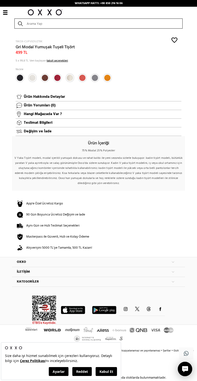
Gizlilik (177, 350)
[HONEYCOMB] (107, 78)
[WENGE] (45, 78)
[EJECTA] (95, 78)
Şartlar (167, 350)
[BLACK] (20, 78)
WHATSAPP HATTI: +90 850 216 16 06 (99, 3)
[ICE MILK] (32, 78)
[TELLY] (57, 78)
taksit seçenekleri (57, 60)
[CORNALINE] (82, 78)
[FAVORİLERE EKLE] (174, 40)
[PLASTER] (70, 78)
